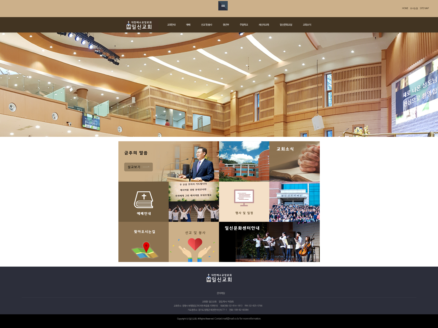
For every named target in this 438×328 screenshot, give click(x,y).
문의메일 (221, 293)
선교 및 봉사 (206, 24)
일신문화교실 (286, 24)
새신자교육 (264, 24)
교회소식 (307, 24)
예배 (188, 24)
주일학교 (244, 24)
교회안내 (171, 24)
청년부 (226, 24)
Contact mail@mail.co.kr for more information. (237, 318)
